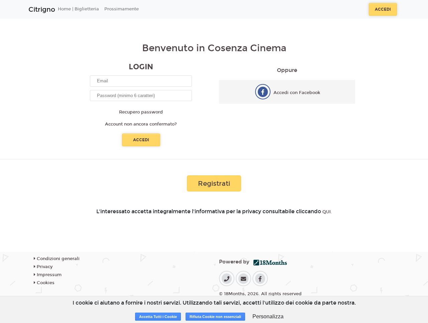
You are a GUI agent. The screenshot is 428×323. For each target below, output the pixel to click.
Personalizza (268, 316)
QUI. (327, 212)
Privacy (43, 266)
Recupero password (141, 112)
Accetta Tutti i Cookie (158, 317)
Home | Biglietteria (78, 9)
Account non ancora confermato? (141, 124)
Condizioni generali (57, 258)
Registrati (214, 183)
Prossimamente (121, 9)
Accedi (383, 9)
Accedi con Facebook (297, 92)
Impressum (48, 274)
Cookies (45, 283)
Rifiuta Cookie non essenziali (215, 317)
